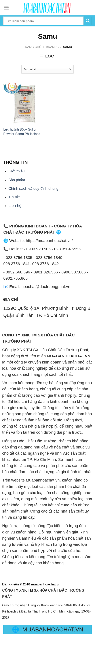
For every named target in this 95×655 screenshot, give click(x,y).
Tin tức (14, 197)
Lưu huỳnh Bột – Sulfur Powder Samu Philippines (21, 131)
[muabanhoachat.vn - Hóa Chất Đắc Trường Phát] (47, 7)
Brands (52, 47)
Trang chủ (32, 47)
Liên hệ (14, 205)
